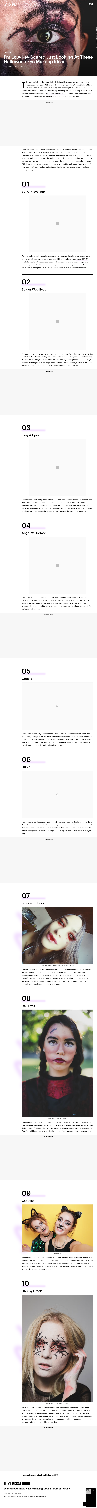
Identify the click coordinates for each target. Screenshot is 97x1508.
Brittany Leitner (12, 71)
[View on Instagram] (57, 706)
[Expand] (87, 1490)
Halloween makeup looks (54, 149)
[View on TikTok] (57, 224)
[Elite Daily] (10, 4)
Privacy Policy (42, 1496)
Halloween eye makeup (55, 93)
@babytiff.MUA (82, 259)
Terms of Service (33, 1496)
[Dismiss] (93, 1490)
